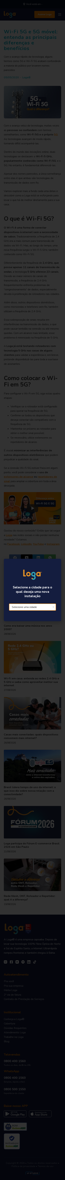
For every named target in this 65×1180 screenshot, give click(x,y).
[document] (32, 590)
